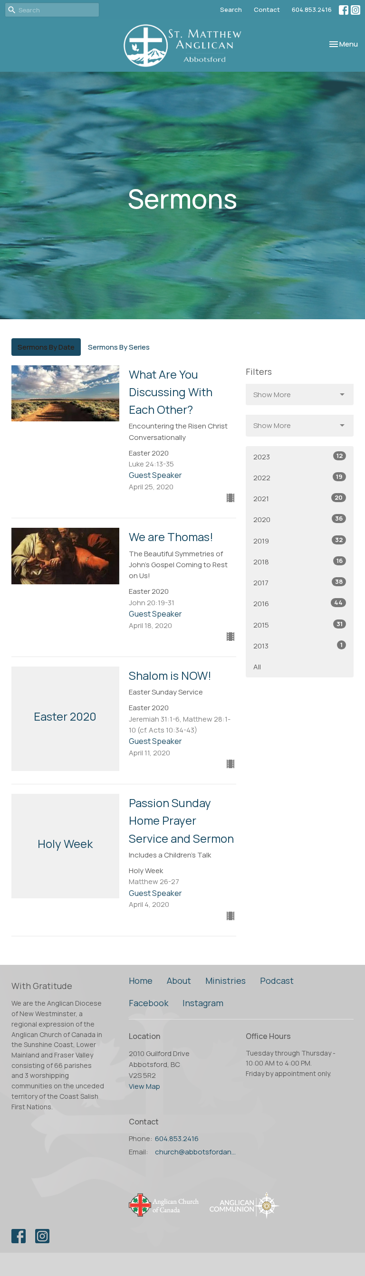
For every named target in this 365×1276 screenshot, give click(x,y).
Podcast (277, 980)
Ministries (225, 980)
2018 (298, 561)
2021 (298, 498)
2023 (298, 456)
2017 (298, 582)
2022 (298, 477)
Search (231, 9)
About (179, 980)
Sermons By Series (119, 347)
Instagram (202, 1003)
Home (141, 980)
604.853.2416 (312, 9)
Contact (267, 9)
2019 (298, 540)
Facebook (148, 1003)
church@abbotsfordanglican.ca (196, 1152)
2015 (298, 624)
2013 (298, 645)
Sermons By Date (46, 347)
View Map (144, 1086)
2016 (298, 603)
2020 (298, 519)
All (257, 667)
